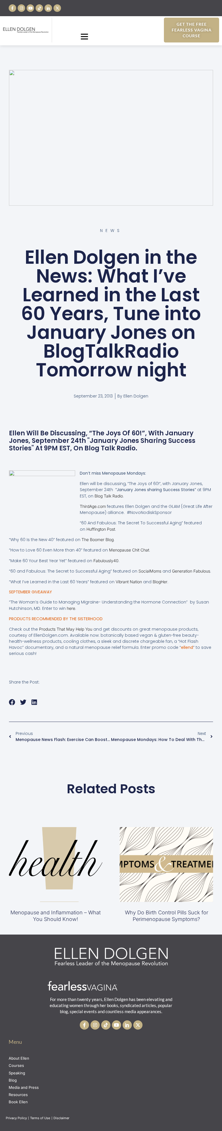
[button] (84, 36)
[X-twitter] (57, 8)
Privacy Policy (16, 1118)
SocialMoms (149, 571)
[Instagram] (21, 8)
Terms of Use (40, 1118)
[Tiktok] (39, 8)
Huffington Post (100, 529)
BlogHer (160, 581)
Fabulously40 (106, 560)
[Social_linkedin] (48, 8)
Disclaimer (61, 1118)
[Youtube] (30, 8)
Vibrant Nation (129, 581)
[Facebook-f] (12, 8)
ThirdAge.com (93, 506)
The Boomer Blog (98, 539)
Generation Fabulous (191, 571)
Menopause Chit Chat (129, 549)
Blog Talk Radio (109, 495)
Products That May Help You (65, 629)
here (71, 608)
